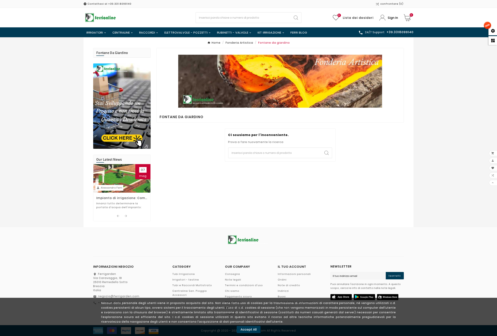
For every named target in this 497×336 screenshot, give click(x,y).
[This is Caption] (122, 106)
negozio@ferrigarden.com (118, 296)
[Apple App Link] (341, 297)
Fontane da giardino (112, 52)
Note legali (233, 279)
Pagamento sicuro (238, 296)
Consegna (232, 274)
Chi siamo (232, 291)
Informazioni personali (294, 274)
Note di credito (289, 285)
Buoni (282, 296)
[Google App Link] (364, 297)
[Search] (296, 18)
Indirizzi (283, 291)
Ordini (282, 279)
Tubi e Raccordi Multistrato (192, 285)
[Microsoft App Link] (387, 297)
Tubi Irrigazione (183, 274)
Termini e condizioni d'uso (244, 285)
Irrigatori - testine (185, 279)
